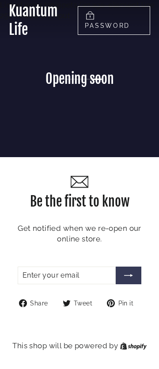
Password (107, 25)
